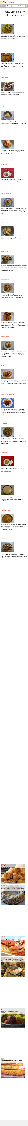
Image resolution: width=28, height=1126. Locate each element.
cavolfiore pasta (5, 106)
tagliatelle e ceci (5, 336)
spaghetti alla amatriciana (7, 394)
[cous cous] (13, 894)
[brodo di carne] (7, 547)
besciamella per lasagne (6, 481)
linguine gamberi (5, 279)
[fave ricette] (7, 461)
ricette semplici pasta (6, 222)
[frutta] (13, 1017)
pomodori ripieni (5, 251)
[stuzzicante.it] (7, 2)
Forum (9, 5)
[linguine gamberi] (7, 288)
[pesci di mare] (13, 967)
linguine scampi (4, 365)
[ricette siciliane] (7, 144)
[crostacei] (13, 945)
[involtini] (13, 873)
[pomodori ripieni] (7, 259)
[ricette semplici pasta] (7, 231)
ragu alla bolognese (5, 510)
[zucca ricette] (7, 57)
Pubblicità (24, 1124)
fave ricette (4, 452)
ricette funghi (4, 77)
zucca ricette (4, 49)
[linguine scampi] (7, 374)
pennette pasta (4, 164)
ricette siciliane (5, 135)
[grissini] (13, 1068)
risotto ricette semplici (6, 193)
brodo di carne (4, 538)
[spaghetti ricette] (7, 316)
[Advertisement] (14, 627)
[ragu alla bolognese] (7, 518)
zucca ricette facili (5, 423)
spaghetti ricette (5, 308)
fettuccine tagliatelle (6, 19)
